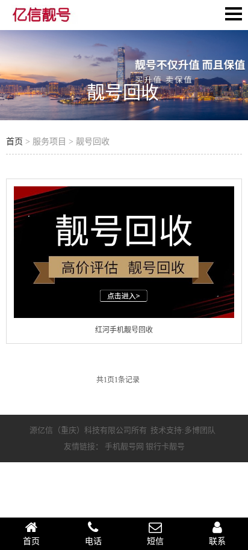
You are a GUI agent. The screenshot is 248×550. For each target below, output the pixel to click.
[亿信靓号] (42, 18)
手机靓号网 (124, 446)
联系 (217, 541)
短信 (155, 541)
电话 (93, 541)
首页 (14, 141)
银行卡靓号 (165, 446)
